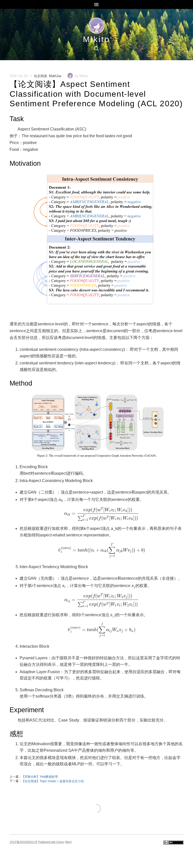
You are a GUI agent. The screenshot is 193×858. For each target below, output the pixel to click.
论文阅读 (40, 76)
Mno (68, 841)
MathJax (55, 76)
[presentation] (61, 500)
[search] (96, 49)
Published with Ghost (51, 841)
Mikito (96, 39)
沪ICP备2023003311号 (23, 841)
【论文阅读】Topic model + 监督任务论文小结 (53, 781)
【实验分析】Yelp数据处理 (40, 776)
